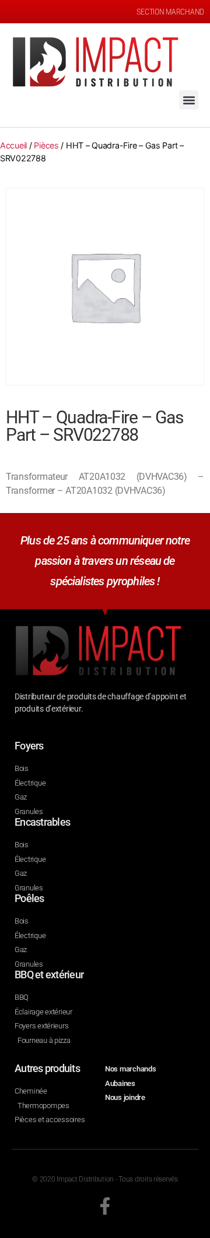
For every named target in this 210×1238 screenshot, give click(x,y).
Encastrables (42, 822)
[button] (188, 99)
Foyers (29, 746)
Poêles (29, 898)
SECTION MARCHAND (170, 11)
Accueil (13, 145)
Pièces (46, 145)
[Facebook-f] (105, 1206)
